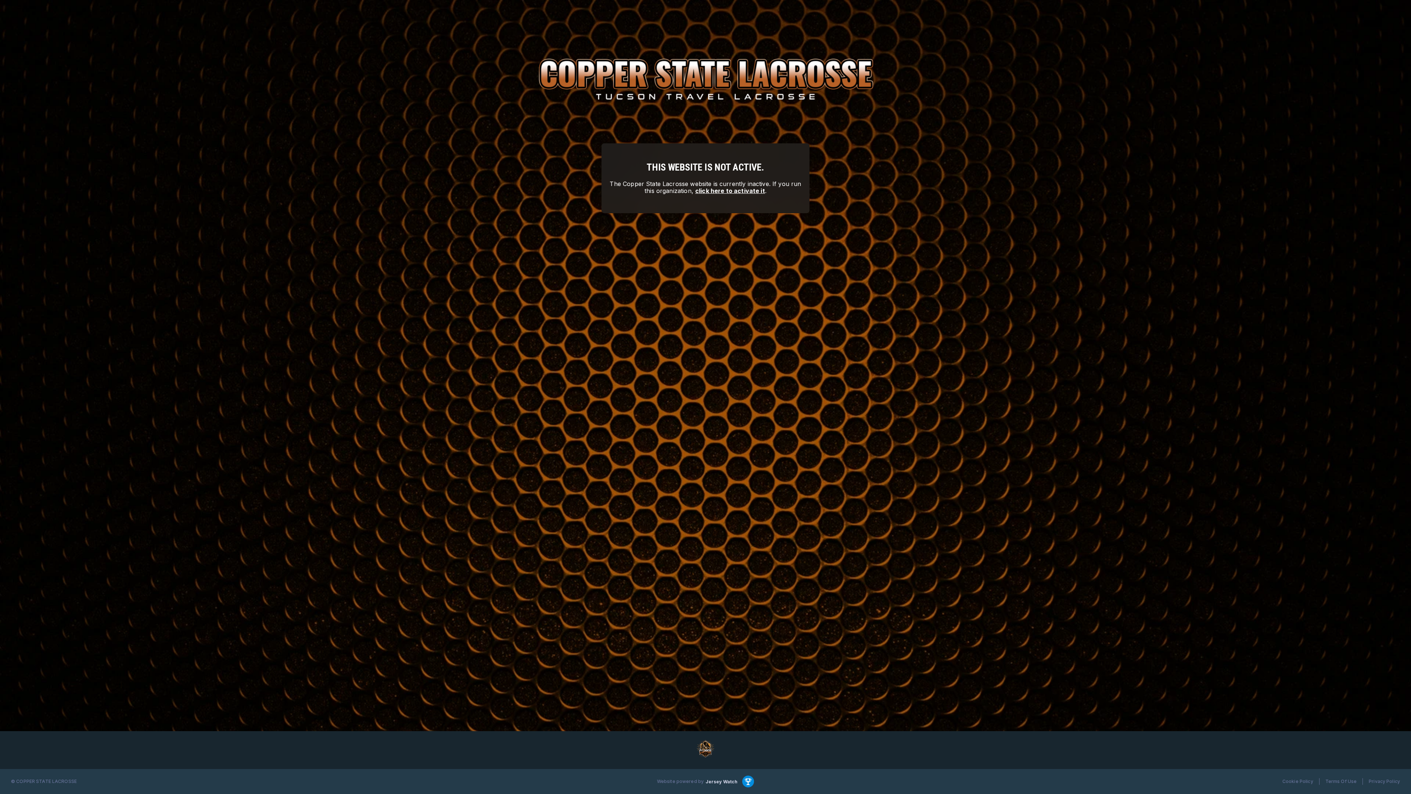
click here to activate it (730, 190)
